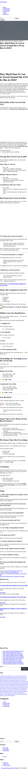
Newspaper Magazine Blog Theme (9, 768)
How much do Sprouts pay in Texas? (12, 652)
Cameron (9, 681)
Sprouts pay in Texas (3, 694)
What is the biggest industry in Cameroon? (13, 663)
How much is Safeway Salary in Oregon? (13, 658)
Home (4, 7)
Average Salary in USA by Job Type (17, 678)
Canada (13, 681)
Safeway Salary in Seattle (7, 692)
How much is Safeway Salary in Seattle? (13, 655)
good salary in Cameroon (4, 687)
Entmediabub (3, 2)
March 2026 (6, 750)
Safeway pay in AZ (17, 691)
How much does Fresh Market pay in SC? (13, 651)
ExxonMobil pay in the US (14, 685)
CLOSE (2, 20)
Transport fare (6, 8)
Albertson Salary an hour (11, 677)
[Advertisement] (14, 57)
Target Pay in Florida (16, 694)
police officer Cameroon (4, 691)
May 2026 (5, 747)
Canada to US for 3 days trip (19, 681)
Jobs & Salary (6, 10)
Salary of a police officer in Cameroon (12, 661)
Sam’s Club (14, 692)
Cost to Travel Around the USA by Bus (12, 570)
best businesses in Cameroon (14, 680)
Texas (21, 694)
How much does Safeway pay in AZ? (12, 659)
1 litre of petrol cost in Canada (5, 675)
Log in (4, 756)
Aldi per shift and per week (21, 677)
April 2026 (5, 749)
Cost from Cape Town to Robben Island (11, 682)
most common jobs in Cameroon (13, 689)
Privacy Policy (6, 765)
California (6, 681)
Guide (4, 12)
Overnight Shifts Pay (22, 689)
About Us (5, 762)
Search (17, 18)
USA (23, 694)
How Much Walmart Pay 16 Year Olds (17, 688)
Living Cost (6, 11)
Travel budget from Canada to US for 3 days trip (13, 597)
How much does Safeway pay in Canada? (13, 656)
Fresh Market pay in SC (23, 685)
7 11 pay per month (14, 675)
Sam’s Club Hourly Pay (21, 692)
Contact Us (6, 14)
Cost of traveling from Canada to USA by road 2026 (13, 585)
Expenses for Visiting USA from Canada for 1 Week (14, 684)
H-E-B (10, 687)
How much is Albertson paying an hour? (13, 654)
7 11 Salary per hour (22, 675)
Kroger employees (3, 689)
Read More (3, 592)
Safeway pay (11, 691)
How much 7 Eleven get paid (17, 687)
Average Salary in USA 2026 (5, 678)
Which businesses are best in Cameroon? (13, 662)
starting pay (10, 694)
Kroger (26, 688)
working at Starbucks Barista (9, 695)
